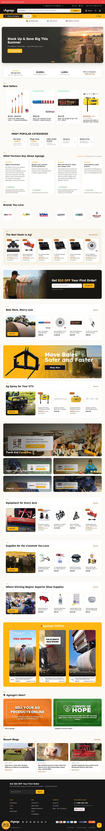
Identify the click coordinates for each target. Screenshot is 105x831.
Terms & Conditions (81, 827)
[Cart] (100, 11)
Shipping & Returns (37, 808)
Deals (28, 16)
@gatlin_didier (31, 681)
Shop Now (55, 367)
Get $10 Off (88, 285)
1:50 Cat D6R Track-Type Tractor (40, 192)
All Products (13, 803)
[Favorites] (95, 10)
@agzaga (62, 681)
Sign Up (40, 792)
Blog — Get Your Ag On (60, 808)
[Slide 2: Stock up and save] (53, 61)
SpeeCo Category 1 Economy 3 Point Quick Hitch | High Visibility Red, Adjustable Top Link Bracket (67, 191)
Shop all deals (94, 235)
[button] (43, 6)
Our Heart (56, 806)
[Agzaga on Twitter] (26, 822)
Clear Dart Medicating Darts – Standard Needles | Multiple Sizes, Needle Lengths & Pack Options (18, 119)
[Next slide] (100, 45)
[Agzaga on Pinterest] (45, 822)
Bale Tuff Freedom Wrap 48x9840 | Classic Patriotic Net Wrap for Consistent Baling (24, 679)
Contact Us (34, 803)
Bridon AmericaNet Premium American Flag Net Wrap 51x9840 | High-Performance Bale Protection (84, 679)
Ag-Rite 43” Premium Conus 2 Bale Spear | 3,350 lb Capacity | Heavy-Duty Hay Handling (54, 679)
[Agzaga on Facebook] (34, 822)
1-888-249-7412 (89, 74)
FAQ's (33, 811)
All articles (98, 739)
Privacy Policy (70, 827)
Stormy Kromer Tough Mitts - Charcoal (94, 192)
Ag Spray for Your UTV (20, 386)
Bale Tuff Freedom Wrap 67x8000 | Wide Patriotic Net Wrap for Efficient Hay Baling (42, 119)
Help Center (35, 806)
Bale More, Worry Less (19, 309)
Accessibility (35, 814)
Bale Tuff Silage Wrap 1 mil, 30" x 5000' (68, 119)
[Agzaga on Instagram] (30, 822)
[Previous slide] (4, 45)
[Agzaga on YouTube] (23, 822)
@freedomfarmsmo (90, 681)
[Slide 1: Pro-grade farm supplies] (51, 61)
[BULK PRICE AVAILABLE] (43, 101)
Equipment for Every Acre (21, 502)
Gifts (34, 16)
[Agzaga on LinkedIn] (42, 822)
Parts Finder (13, 811)
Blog (99, 16)
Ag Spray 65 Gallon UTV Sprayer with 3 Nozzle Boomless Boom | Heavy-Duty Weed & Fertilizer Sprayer (92, 121)
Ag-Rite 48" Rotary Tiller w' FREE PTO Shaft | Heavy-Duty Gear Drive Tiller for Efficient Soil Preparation (15, 191)
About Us (55, 803)
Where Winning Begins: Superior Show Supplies (35, 586)
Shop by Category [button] (13, 16)
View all (96, 310)
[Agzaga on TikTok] (38, 822)
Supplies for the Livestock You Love (27, 545)
